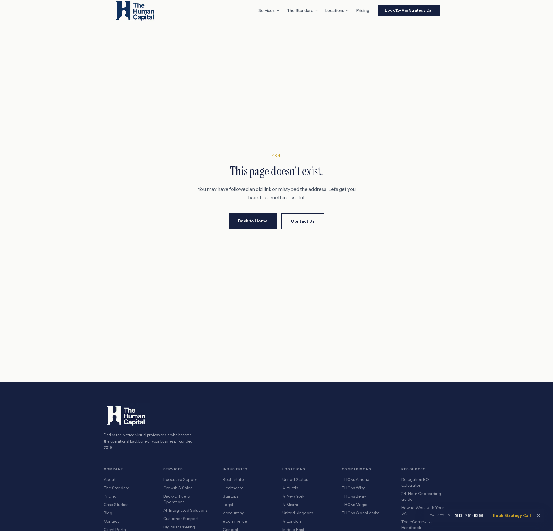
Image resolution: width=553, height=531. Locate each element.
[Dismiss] (538, 515)
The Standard (300, 10)
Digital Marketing (179, 527)
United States (295, 479)
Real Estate (233, 479)
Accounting (234, 512)
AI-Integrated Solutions (185, 510)
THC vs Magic (354, 504)
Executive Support (181, 479)
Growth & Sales (177, 487)
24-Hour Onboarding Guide (421, 496)
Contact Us (303, 221)
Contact (111, 521)
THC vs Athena (355, 479)
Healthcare (233, 487)
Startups (230, 496)
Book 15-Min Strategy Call (409, 10)
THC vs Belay (354, 496)
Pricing (362, 10)
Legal (228, 504)
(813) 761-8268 (469, 515)
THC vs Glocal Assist (360, 512)
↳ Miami (290, 504)
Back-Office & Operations (176, 499)
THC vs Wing (354, 487)
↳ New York (293, 496)
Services (266, 10)
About (109, 479)
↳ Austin (290, 487)
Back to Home (253, 220)
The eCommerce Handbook (417, 524)
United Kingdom (297, 512)
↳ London (291, 521)
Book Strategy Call (512, 515)
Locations (334, 10)
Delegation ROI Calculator (415, 482)
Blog (108, 512)
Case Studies (116, 504)
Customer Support (180, 518)
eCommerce (235, 521)
